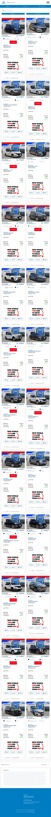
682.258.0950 (29, 797)
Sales (9, 6)
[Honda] (4, 2)
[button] (24, 28)
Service (26, 6)
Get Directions (43, 6)
